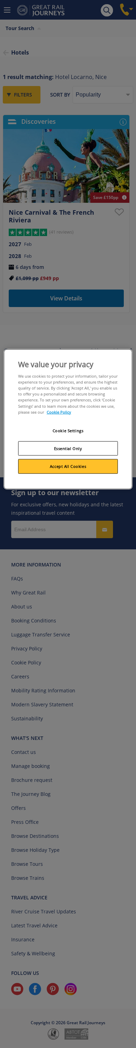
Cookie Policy (59, 411)
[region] (68, 419)
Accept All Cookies (68, 466)
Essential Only (68, 448)
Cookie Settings (68, 430)
